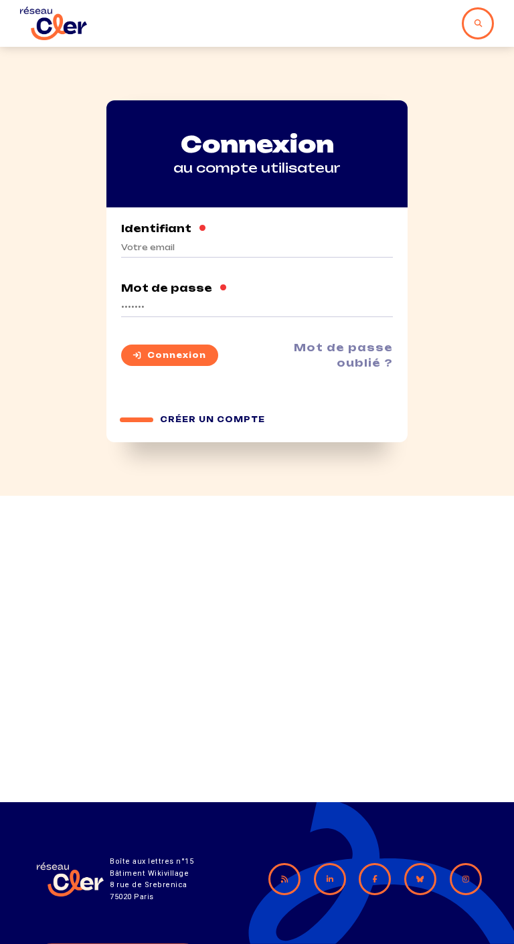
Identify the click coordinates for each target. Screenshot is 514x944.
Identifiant (164, 228)
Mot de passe (174, 288)
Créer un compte (212, 419)
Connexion (176, 355)
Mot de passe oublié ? (343, 355)
